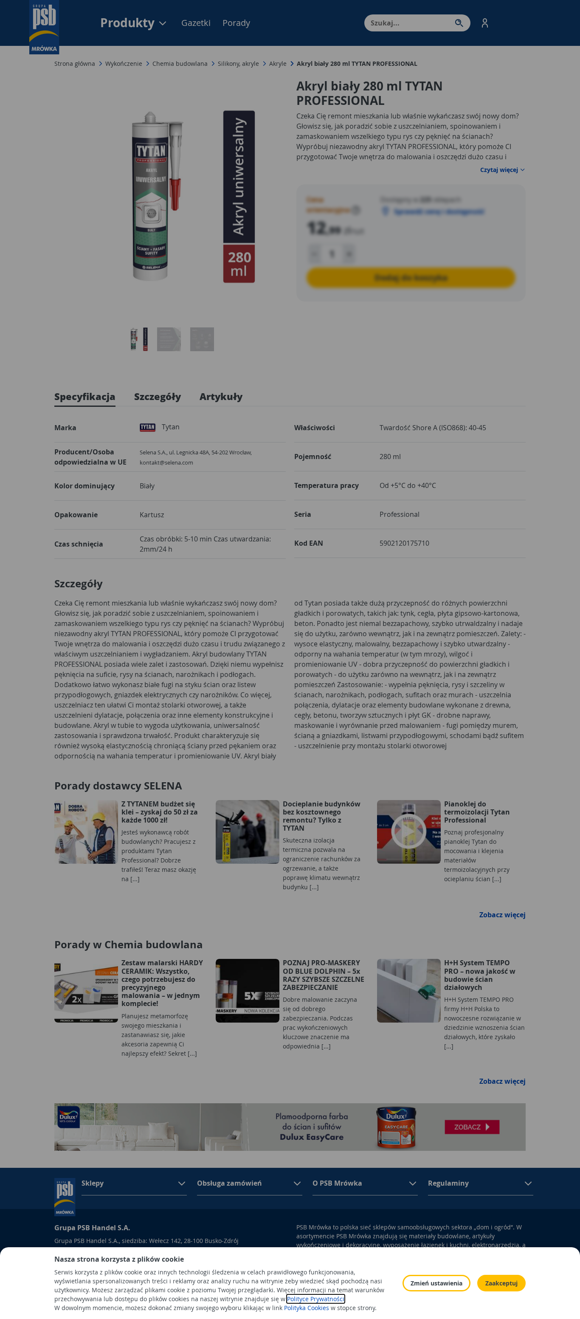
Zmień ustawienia (436, 1283)
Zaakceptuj (501, 1283)
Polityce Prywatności (315, 1299)
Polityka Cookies (306, 1308)
